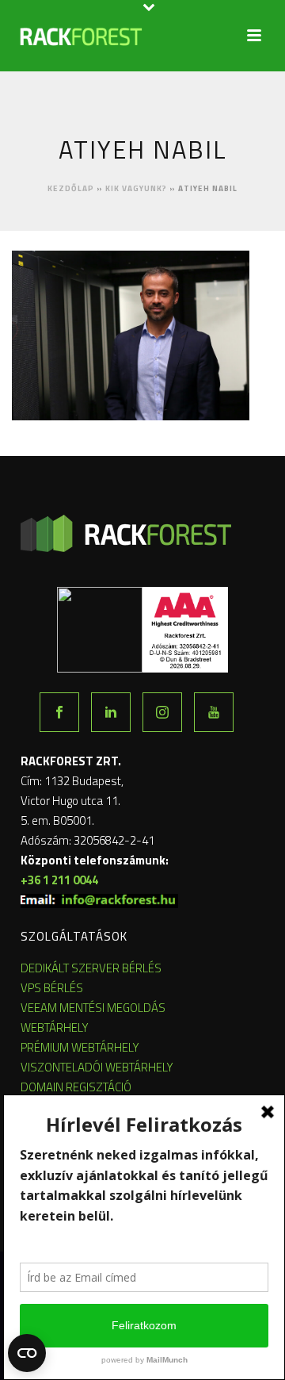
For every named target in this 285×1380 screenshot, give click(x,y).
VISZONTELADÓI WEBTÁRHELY (97, 1067)
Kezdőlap (71, 188)
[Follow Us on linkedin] (111, 712)
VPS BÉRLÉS (52, 988)
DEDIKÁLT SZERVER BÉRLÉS (91, 968)
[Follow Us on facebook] (59, 712)
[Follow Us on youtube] (214, 712)
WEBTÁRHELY (55, 1027)
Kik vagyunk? (136, 188)
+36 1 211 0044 (59, 880)
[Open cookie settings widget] (27, 1353)
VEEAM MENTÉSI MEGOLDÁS (93, 1008)
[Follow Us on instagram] (162, 712)
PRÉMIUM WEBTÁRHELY (80, 1047)
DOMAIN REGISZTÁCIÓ (76, 1087)
